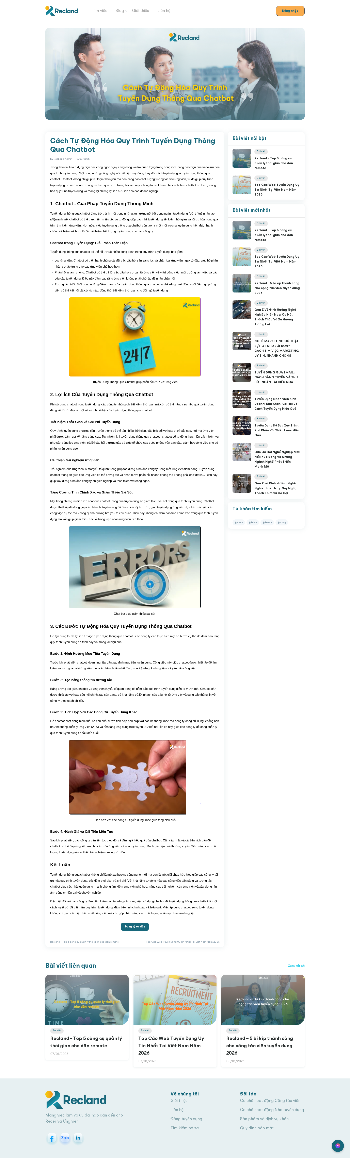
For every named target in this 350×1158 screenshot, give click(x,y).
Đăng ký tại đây (135, 926)
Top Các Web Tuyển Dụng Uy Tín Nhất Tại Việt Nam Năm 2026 (276, 189)
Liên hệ (163, 11)
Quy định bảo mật (257, 1128)
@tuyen (267, 522)
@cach (239, 522)
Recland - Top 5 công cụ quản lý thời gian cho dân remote (273, 163)
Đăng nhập (290, 11)
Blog (119, 11)
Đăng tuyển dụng (186, 1119)
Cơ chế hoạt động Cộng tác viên (270, 1101)
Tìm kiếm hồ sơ (185, 1128)
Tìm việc (99, 11)
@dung (281, 522)
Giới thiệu (140, 11)
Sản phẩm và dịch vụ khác (264, 1119)
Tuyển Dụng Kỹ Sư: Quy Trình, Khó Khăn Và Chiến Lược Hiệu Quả (277, 430)
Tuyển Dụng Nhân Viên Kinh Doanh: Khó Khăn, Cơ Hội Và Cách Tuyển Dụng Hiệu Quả (276, 404)
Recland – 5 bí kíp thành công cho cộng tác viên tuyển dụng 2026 (277, 288)
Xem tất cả (296, 966)
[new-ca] (61, 11)
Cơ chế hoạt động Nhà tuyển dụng (272, 1110)
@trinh (253, 522)
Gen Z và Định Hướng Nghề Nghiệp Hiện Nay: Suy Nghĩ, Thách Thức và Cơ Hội (275, 488)
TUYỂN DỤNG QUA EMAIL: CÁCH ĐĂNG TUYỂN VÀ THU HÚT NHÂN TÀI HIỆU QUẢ (276, 377)
